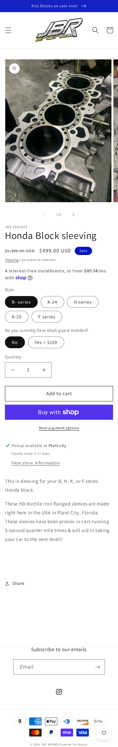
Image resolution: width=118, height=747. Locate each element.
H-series (83, 302)
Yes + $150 (46, 342)
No (15, 342)
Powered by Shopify (74, 744)
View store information (35, 463)
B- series (21, 302)
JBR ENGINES (51, 744)
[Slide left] (44, 214)
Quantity (13, 357)
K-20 (17, 317)
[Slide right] (73, 214)
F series (46, 317)
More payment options (59, 427)
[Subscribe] (97, 667)
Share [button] (18, 583)
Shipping (12, 260)
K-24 (52, 302)
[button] (8, 30)
